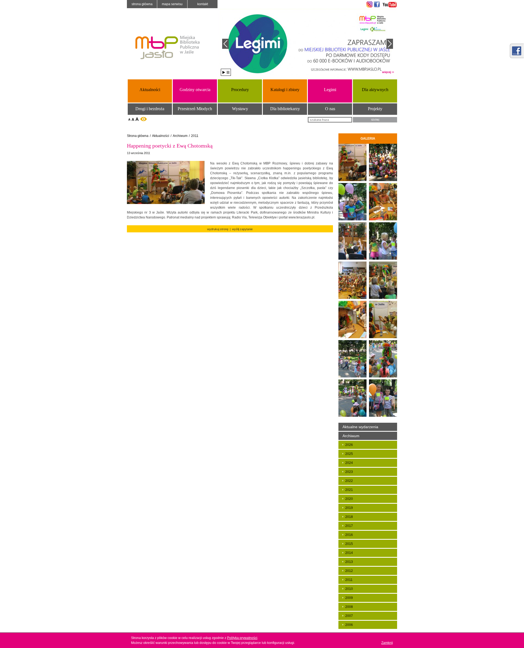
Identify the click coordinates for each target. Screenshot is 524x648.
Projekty (375, 108)
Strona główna (142, 4)
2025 (349, 454)
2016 (349, 535)
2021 (349, 490)
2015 (349, 544)
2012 (349, 571)
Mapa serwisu (172, 4)
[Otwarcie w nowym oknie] (369, 4)
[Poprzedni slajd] (225, 44)
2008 (349, 607)
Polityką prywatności (242, 638)
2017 (349, 526)
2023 (349, 472)
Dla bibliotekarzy (285, 108)
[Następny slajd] (389, 44)
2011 (194, 136)
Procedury (240, 89)
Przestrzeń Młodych (195, 108)
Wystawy (240, 108)
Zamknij (387, 643)
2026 (349, 445)
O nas (330, 108)
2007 (349, 616)
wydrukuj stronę (217, 229)
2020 (349, 499)
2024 (349, 463)
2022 (349, 481)
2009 (349, 598)
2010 (349, 589)
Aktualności (149, 89)
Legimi (330, 89)
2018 (349, 517)
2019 (349, 508)
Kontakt (202, 4)
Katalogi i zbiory (284, 89)
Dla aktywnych (375, 89)
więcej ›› (388, 72)
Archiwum (180, 136)
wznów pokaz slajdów (223, 72)
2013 (349, 562)
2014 (349, 553)
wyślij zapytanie (242, 229)
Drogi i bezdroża (149, 108)
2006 (349, 625)
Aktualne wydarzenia (360, 427)
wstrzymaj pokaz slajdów (228, 72)
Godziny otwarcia (195, 89)
